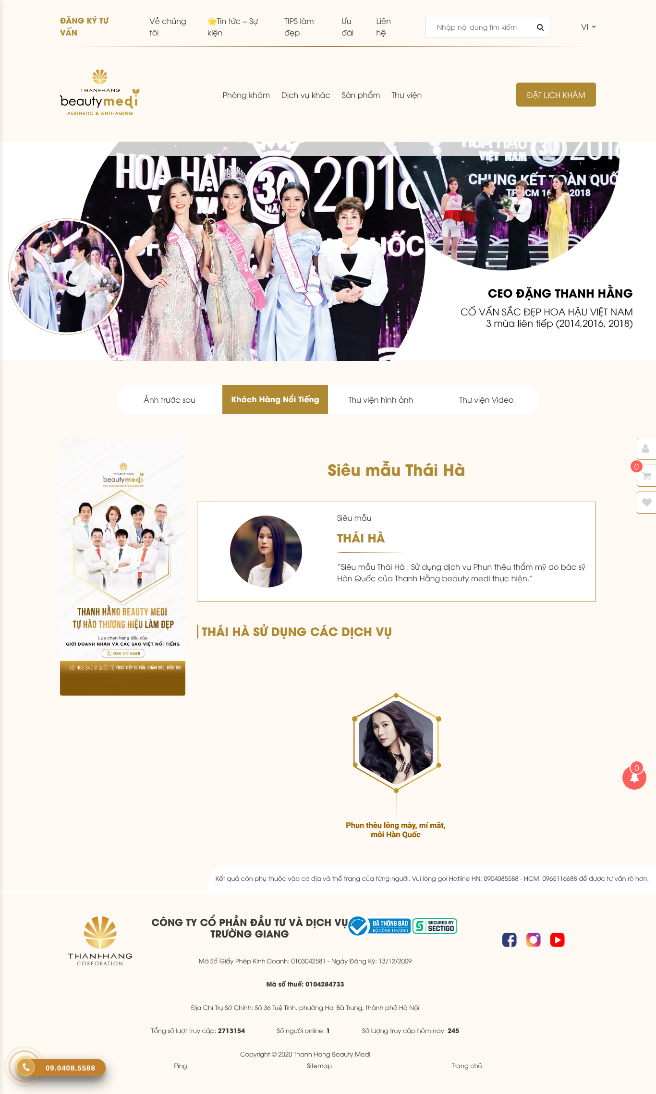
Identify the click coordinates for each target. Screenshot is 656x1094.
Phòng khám (246, 94)
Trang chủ (467, 1065)
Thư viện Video (486, 399)
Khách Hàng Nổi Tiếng (275, 399)
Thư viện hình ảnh (381, 399)
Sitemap (319, 1065)
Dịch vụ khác (305, 94)
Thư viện (406, 94)
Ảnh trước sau (169, 399)
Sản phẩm (361, 94)
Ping (180, 1065)
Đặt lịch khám (556, 94)
